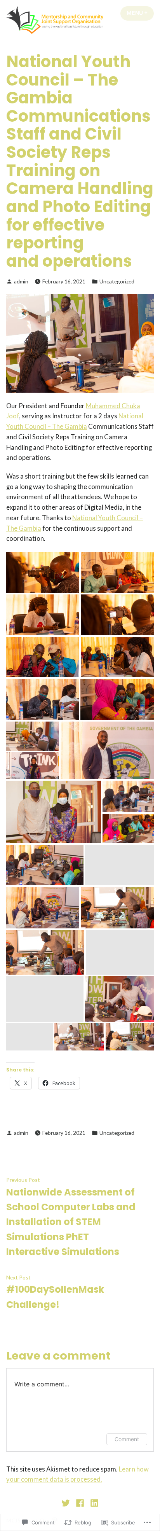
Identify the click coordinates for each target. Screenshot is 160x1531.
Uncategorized (116, 281)
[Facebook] (80, 1502)
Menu (140, 13)
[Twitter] (67, 1502)
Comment (127, 1439)
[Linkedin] (93, 1502)
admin (21, 281)
